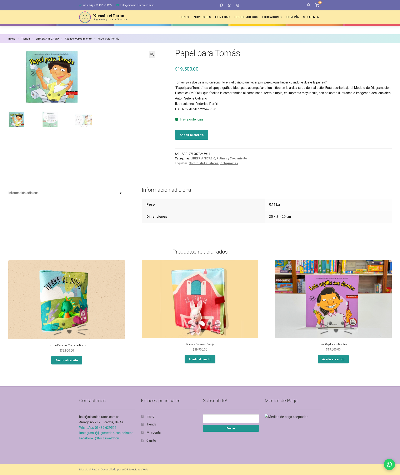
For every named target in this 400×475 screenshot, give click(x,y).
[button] (152, 54)
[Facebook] (221, 5)
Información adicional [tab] (23, 193)
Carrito (151, 441)
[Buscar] (308, 5)
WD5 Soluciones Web (135, 469)
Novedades (202, 17)
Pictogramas (229, 163)
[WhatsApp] (229, 5)
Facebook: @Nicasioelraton (99, 438)
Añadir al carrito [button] (66, 360)
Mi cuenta (311, 17)
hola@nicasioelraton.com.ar (137, 5)
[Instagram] (238, 5)
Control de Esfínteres (203, 163)
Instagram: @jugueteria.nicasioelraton (106, 433)
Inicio (11, 38)
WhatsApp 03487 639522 (97, 5)
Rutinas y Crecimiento (78, 38)
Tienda (184, 17)
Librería (292, 17)
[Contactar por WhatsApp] (389, 464)
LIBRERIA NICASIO (47, 38)
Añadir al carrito (192, 135)
